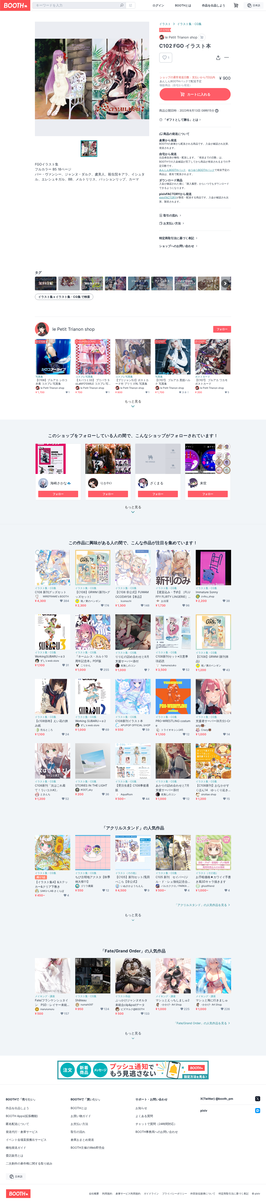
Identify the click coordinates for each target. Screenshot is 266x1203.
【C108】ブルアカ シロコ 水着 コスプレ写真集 (51, 381)
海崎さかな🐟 (60, 483)
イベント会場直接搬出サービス (26, 1139)
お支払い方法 (172, 223)
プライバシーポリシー (174, 1193)
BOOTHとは (183, 5)
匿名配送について (17, 1124)
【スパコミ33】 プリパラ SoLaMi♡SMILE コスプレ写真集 (92, 381)
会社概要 (94, 1193)
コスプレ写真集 (84, 376)
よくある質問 (144, 1116)
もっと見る (133, 507)
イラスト (165, 24)
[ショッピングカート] (236, 5)
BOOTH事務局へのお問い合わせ (156, 1131)
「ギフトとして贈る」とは (180, 119)
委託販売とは (14, 1155)
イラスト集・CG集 (189, 24)
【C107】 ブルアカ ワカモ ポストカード (211, 381)
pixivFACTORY (167, 197)
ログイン (158, 5)
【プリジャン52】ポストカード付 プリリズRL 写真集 (132, 381)
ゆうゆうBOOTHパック (201, 170)
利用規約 (107, 1193)
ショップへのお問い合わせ (176, 246)
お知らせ (141, 1108)
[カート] (202, 37)
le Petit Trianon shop (73, 329)
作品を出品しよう (213, 5)
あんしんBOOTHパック (172, 170)
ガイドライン (151, 1193)
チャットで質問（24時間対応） (156, 1124)
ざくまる (156, 483)
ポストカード (202, 376)
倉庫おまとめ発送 (82, 1139)
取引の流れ (170, 215)
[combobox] (79, 5)
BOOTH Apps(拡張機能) (22, 1116)
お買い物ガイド (81, 1116)
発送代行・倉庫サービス (22, 1131)
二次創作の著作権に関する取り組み (29, 1163)
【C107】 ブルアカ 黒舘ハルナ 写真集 (172, 381)
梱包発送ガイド (16, 1147)
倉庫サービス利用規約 (128, 1193)
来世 (203, 483)
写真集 (39, 376)
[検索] (121, 6)
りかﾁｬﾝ (106, 483)
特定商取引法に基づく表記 (176, 238)
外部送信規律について (202, 1193)
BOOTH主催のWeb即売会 (88, 1147)
